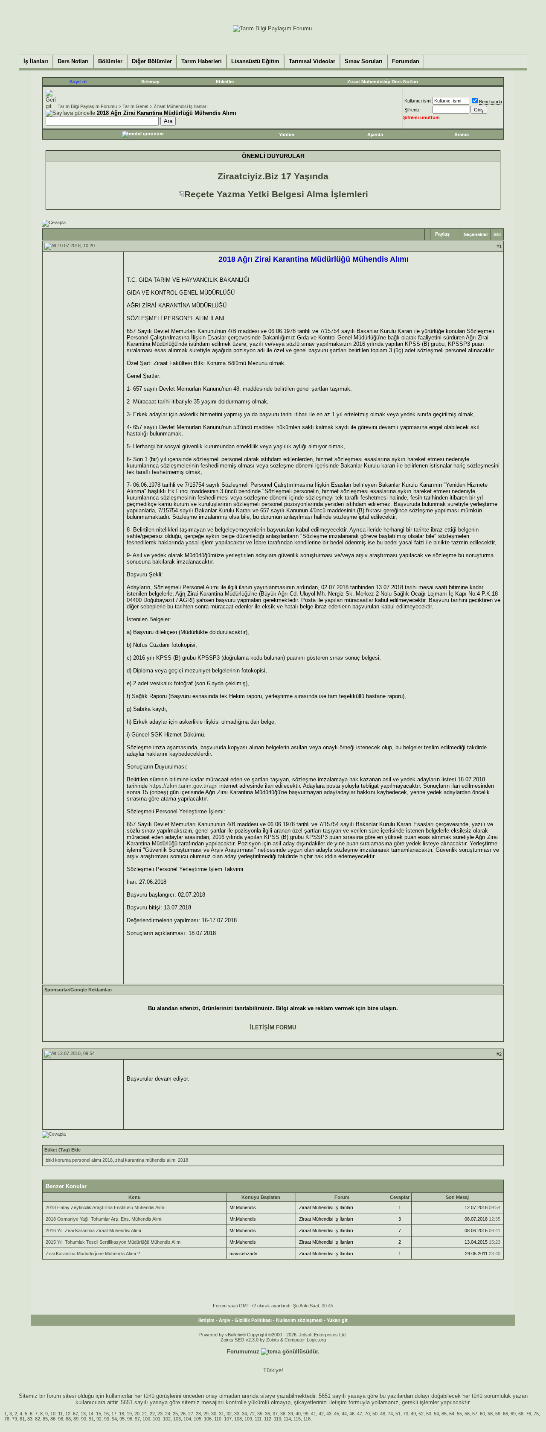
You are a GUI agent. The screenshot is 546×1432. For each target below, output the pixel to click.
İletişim (206, 1320)
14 (90, 1413)
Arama (461, 134)
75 (536, 1413)
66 (505, 1413)
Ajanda (375, 134)
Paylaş (442, 234)
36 (267, 1413)
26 (183, 1413)
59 (497, 1413)
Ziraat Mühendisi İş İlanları (181, 106)
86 (52, 1418)
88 (68, 1418)
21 (144, 1413)
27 (190, 1413)
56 (467, 1413)
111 (258, 1418)
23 (160, 1413)
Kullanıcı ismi (417, 100)
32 (229, 1413)
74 (390, 1413)
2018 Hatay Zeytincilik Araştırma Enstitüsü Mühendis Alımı (106, 1207)
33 (236, 1413)
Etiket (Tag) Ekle (62, 1149)
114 (287, 1418)
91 (91, 1418)
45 (336, 1413)
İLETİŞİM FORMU (273, 1027)
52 (421, 1413)
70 (367, 1413)
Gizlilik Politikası (253, 1320)
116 (307, 1418)
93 (106, 1418)
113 (277, 1418)
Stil (497, 234)
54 (436, 1413)
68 (520, 1413)
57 (474, 1413)
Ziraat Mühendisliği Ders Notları (382, 81)
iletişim (338, 1402)
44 (344, 1413)
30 (213, 1413)
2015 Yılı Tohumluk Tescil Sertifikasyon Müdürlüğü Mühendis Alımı (114, 1242)
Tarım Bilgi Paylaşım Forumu (87, 106)
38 (282, 1413)
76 (528, 1413)
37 (275, 1413)
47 (359, 1413)
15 (98, 1413)
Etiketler (225, 81)
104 (187, 1418)
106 (208, 1418)
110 (217, 1418)
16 (106, 1413)
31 (221, 1413)
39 (290, 1413)
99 (305, 1413)
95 (122, 1418)
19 (129, 1413)
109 (248, 1418)
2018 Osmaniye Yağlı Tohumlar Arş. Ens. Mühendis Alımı (104, 1219)
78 (6, 1418)
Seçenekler (476, 234)
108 (238, 1418)
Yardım (286, 134)
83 (29, 1418)
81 (22, 1418)
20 (136, 1413)
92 (99, 1418)
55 (459, 1413)
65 (444, 1413)
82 (37, 1418)
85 (45, 1418)
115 (297, 1418)
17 (113, 1413)
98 (60, 1418)
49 (413, 1413)
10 (52, 1413)
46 (351, 1413)
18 (121, 1413)
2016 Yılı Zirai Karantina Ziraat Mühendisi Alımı (93, 1230)
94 (114, 1418)
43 (328, 1413)
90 (83, 1418)
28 (198, 1413)
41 (313, 1413)
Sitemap (150, 81)
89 (75, 1418)
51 (398, 1413)
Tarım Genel (135, 106)
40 (298, 1413)
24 (167, 1413)
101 (156, 1418)
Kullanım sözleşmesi (299, 1320)
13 (83, 1413)
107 (228, 1418)
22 (152, 1413)
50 (375, 1413)
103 (177, 1418)
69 (513, 1413)
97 (137, 1418)
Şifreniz (412, 109)
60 (482, 1413)
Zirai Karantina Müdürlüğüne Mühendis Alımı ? (93, 1253)
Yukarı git (337, 1320)
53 (428, 1413)
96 (129, 1418)
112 (267, 1418)
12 (67, 1413)
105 (197, 1418)
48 (382, 1413)
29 (206, 1413)
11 (60, 1413)
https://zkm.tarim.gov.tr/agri (183, 786)
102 (167, 1418)
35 (259, 1413)
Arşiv (224, 1320)
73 (405, 1413)
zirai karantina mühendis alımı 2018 (151, 1160)
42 (321, 1413)
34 (244, 1413)
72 (252, 1413)
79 (14, 1418)
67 (75, 1413)
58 (490, 1413)
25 (175, 1413)
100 (146, 1418)
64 (451, 1413)
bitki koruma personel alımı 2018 (79, 1160)
